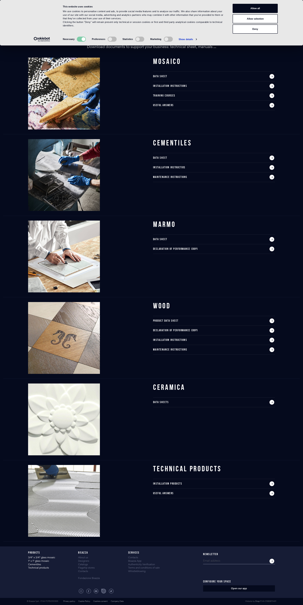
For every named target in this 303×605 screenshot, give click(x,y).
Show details (186, 39)
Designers (83, 561)
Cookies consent (100, 601)
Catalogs (83, 564)
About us (83, 558)
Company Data (117, 601)
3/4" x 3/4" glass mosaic (42, 558)
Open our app (239, 588)
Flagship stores (86, 568)
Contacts (83, 571)
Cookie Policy (84, 601)
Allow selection (255, 18)
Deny (255, 29)
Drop (257, 601)
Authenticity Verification (141, 564)
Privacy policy (69, 601)
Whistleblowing (137, 571)
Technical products (38, 568)
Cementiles (34, 564)
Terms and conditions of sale (144, 568)
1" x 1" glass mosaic (39, 561)
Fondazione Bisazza (89, 578)
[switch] (112, 39)
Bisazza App (134, 561)
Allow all (255, 8)
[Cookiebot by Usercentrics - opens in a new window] (42, 39)
